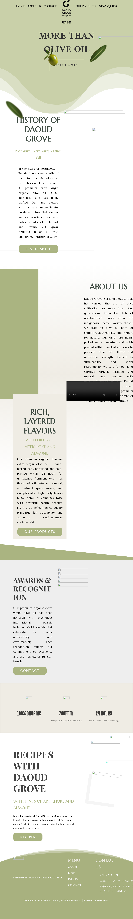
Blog (71, 873)
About (72, 867)
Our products (40, 532)
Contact (29, 671)
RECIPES (66, 22)
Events (73, 879)
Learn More (66, 65)
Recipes (27, 837)
